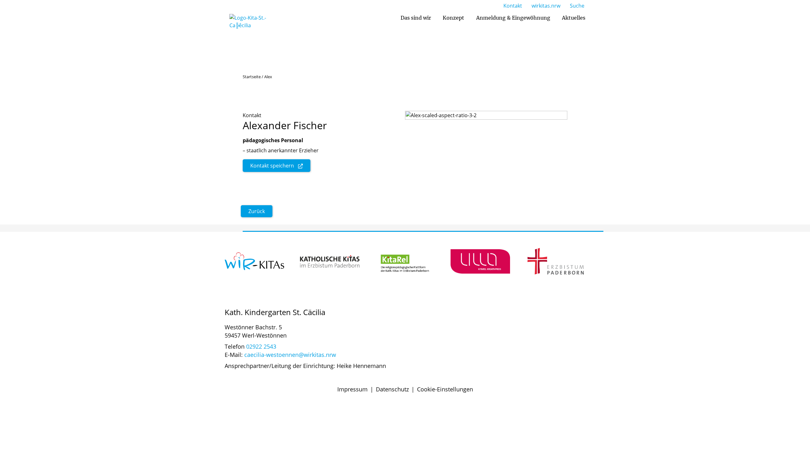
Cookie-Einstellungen (445, 389)
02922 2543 (261, 346)
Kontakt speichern (272, 165)
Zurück (256, 211)
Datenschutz (392, 389)
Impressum (352, 389)
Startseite (252, 76)
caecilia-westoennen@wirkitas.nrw (290, 354)
